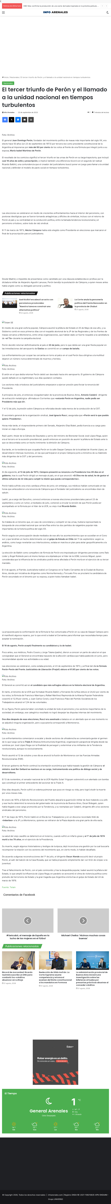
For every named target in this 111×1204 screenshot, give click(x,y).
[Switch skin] (107, 13)
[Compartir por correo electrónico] (24, 119)
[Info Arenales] (55, 12)
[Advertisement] (55, 25)
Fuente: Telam (9, 887)
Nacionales (14, 77)
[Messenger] (18, 119)
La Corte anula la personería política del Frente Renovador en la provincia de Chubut (91, 303)
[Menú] (3, 13)
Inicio (6, 77)
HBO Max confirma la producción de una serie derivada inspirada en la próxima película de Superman (65, 6)
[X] (11, 119)
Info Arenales (9, 112)
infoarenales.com (55, 1195)
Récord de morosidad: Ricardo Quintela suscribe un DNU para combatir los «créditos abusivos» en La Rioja (17, 976)
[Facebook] (5, 119)
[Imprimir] (31, 119)
